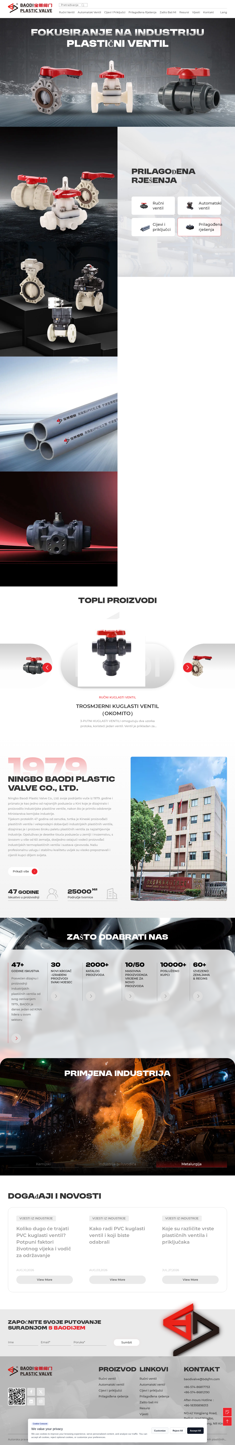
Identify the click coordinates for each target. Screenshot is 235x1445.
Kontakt (208, 12)
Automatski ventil (206, 205)
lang (223, 12)
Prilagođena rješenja (206, 227)
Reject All (178, 1430)
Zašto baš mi (168, 12)
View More (44, 1279)
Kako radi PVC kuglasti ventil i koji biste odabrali (44, 1235)
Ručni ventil (158, 205)
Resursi (184, 12)
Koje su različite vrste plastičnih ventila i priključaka (115, 1235)
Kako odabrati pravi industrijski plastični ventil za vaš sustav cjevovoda (187, 1239)
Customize (160, 1430)
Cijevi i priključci (160, 227)
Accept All (195, 1430)
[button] (47, 667)
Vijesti (196, 12)
